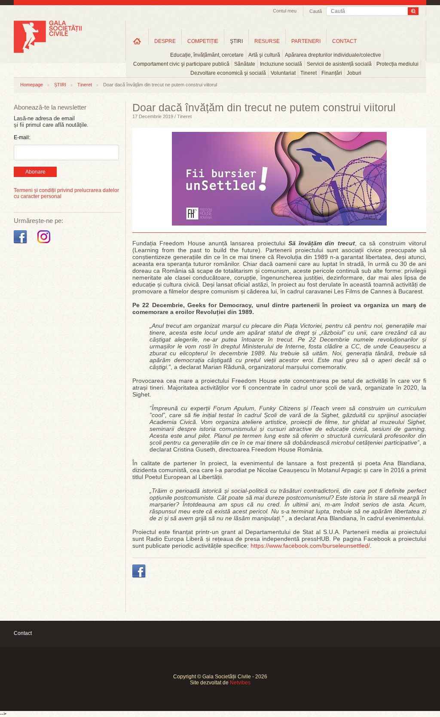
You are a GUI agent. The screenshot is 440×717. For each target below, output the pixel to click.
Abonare (35, 172)
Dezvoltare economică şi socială (228, 73)
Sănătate (244, 64)
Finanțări (331, 73)
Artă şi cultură (264, 55)
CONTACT (344, 41)
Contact (23, 633)
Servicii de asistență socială (339, 64)
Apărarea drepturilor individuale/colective (333, 55)
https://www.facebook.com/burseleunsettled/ (310, 545)
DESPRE (165, 41)
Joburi (354, 73)
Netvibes (240, 683)
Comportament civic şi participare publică (181, 64)
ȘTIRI (60, 84)
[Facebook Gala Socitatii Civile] (21, 244)
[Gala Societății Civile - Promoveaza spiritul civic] (48, 51)
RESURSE (267, 41)
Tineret (308, 73)
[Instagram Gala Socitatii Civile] (44, 244)
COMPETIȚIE (202, 41)
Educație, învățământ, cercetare (207, 55)
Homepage (31, 84)
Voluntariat (283, 73)
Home (137, 41)
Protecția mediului (397, 64)
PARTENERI (306, 41)
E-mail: (22, 137)
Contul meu (284, 10)
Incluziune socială (281, 64)
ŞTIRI (236, 41)
